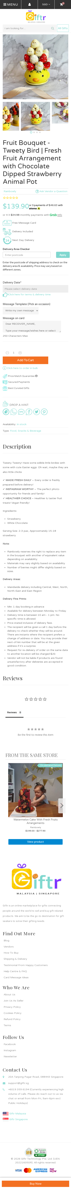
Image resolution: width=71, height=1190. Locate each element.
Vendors (9, 946)
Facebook (10, 1044)
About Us (9, 994)
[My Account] (29, 4)
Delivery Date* (12, 282)
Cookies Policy (12, 1013)
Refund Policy (12, 1019)
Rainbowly (10, 191)
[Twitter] (36, 411)
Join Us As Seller (13, 1000)
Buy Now (36, 1183)
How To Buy (11, 952)
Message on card (13, 318)
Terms (7, 1025)
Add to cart (25, 360)
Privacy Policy (12, 1007)
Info (59, 214)
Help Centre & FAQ (15, 971)
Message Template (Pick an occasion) (26, 304)
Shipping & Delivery (15, 958)
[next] (62, 805)
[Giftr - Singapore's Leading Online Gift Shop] (35, 16)
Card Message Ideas (16, 977)
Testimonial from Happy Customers (26, 965)
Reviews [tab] (12, 712)
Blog (6, 940)
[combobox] (29, 28)
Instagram (10, 1050)
